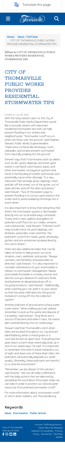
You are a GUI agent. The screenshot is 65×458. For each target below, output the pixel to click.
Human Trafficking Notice (48, 424)
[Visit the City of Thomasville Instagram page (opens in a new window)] (7, 433)
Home (10, 36)
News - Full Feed (28, 36)
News (8, 413)
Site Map (58, 434)
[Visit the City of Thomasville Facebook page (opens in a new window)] (3, 433)
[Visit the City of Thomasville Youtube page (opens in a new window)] (11, 433)
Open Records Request (50, 427)
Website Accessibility (42, 430)
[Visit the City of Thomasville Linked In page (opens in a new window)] (15, 433)
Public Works (38, 413)
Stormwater (20, 413)
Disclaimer (46, 434)
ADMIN (59, 437)
